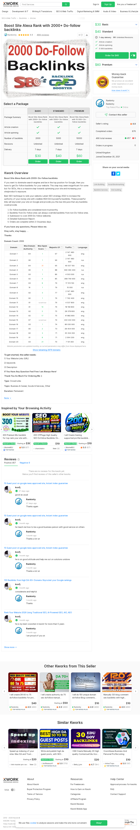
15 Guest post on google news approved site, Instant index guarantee (36, 483)
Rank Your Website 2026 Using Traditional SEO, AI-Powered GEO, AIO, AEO (38, 612)
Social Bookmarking (116, 184)
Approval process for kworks (123, 784)
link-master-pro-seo (19, 765)
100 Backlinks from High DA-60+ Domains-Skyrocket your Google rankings (38, 580)
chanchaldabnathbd (40, 448)
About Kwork (33, 784)
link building (116, 190)
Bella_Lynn (78, 765)
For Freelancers (77, 784)
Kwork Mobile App (79, 809)
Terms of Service (35, 794)
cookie (33, 823)
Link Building (99, 184)
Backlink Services (101, 190)
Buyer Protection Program (39, 789)
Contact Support (118, 794)
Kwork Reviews (77, 804)
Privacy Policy (33, 799)
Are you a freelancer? (127, 4)
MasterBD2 (8, 447)
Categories (76, 794)
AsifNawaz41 (48, 763)
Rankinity (31, 499)
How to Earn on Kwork (81, 789)
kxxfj (17, 487)
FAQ (112, 789)
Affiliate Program (78, 799)
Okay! (99, 823)
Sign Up (108, 4)
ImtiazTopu (109, 763)
